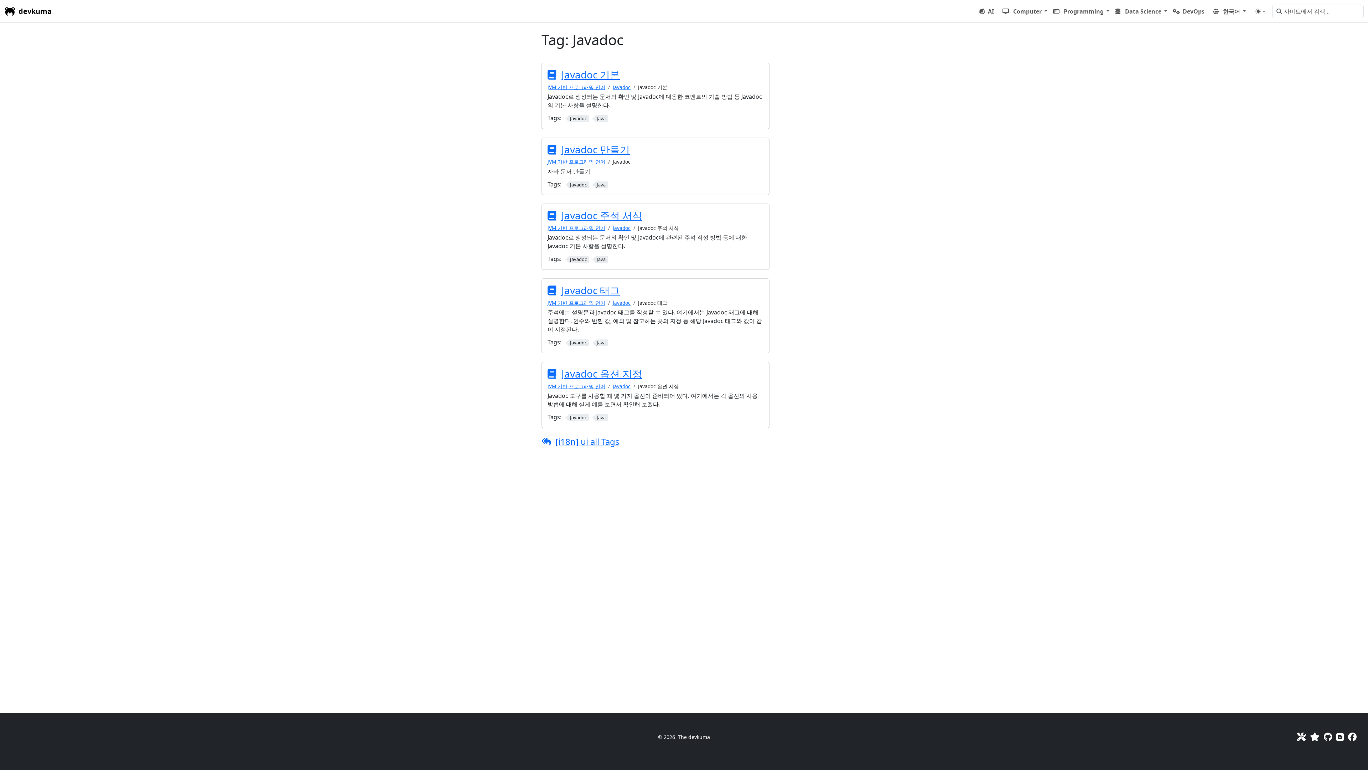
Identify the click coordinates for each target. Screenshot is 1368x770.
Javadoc (622, 87)
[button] (1025, 11)
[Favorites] (1315, 737)
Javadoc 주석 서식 (601, 215)
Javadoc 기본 (590, 74)
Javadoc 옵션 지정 (601, 373)
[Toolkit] (1301, 737)
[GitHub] (1328, 737)
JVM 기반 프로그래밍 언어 (576, 87)
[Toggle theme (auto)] (1260, 11)
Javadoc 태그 (590, 290)
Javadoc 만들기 (595, 149)
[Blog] (1340, 737)
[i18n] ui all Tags (587, 441)
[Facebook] (1352, 737)
